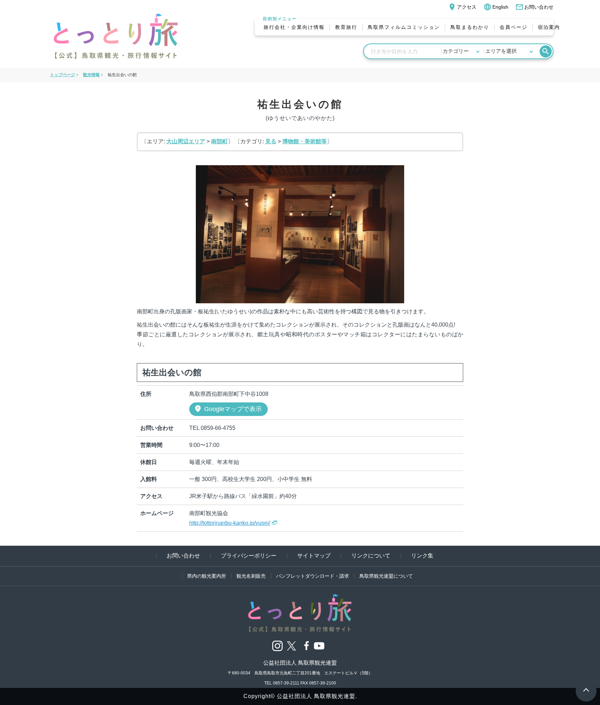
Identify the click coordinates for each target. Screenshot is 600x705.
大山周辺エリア (185, 141)
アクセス (462, 7)
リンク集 (422, 556)
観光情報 (91, 74)
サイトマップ (314, 556)
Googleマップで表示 (228, 409)
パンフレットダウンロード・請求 (312, 576)
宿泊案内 (549, 27)
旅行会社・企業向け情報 (294, 27)
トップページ (62, 74)
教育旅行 (346, 27)
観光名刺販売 (251, 576)
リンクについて (370, 556)
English (495, 7)
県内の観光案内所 (206, 576)
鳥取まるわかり (469, 27)
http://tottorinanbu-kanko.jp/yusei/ (229, 523)
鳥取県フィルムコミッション (404, 27)
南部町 (219, 141)
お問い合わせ (534, 7)
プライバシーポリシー (248, 556)
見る (270, 141)
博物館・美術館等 (304, 141)
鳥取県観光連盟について (386, 576)
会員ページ (513, 27)
